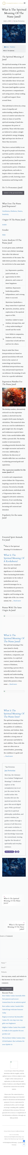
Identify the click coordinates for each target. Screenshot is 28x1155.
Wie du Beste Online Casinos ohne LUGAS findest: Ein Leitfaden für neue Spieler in (13, 1041)
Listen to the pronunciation (13, 193)
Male (4, 235)
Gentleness (6, 211)
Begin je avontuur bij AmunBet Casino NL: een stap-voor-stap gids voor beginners (12, 1020)
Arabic (4, 225)
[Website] (16, 852)
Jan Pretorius (20, 21)
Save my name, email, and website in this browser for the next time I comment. (14, 980)
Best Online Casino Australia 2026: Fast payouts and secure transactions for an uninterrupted (13, 999)
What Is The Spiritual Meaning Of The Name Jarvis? (12, 900)
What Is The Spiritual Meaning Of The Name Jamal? (14, 638)
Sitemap (22, 1131)
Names (20, 211)
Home (7, 47)
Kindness (14, 211)
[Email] (18, 852)
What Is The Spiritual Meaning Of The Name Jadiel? (16, 927)
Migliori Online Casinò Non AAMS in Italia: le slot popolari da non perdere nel (13, 1031)
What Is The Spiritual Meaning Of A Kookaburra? (14, 558)
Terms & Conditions (15, 1131)
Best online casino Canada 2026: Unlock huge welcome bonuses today (13, 1009)
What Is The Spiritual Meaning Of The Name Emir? (14, 713)
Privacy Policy (7, 1131)
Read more (17, 601)
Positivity (12, 47)
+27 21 (12, 1134)
